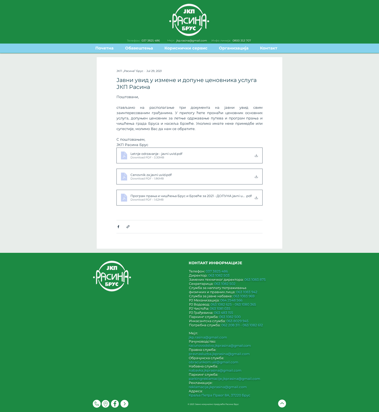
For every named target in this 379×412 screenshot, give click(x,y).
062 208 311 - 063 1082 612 (242, 325)
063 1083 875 (255, 280)
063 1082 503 (219, 275)
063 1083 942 (246, 292)
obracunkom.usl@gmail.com (213, 362)
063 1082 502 (224, 284)
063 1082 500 (230, 317)
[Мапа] (105, 404)
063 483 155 (223, 313)
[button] (188, 48)
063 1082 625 (222, 304)
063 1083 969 (243, 296)
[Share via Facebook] (118, 227)
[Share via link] (128, 227)
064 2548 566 (231, 300)
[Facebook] (115, 404)
